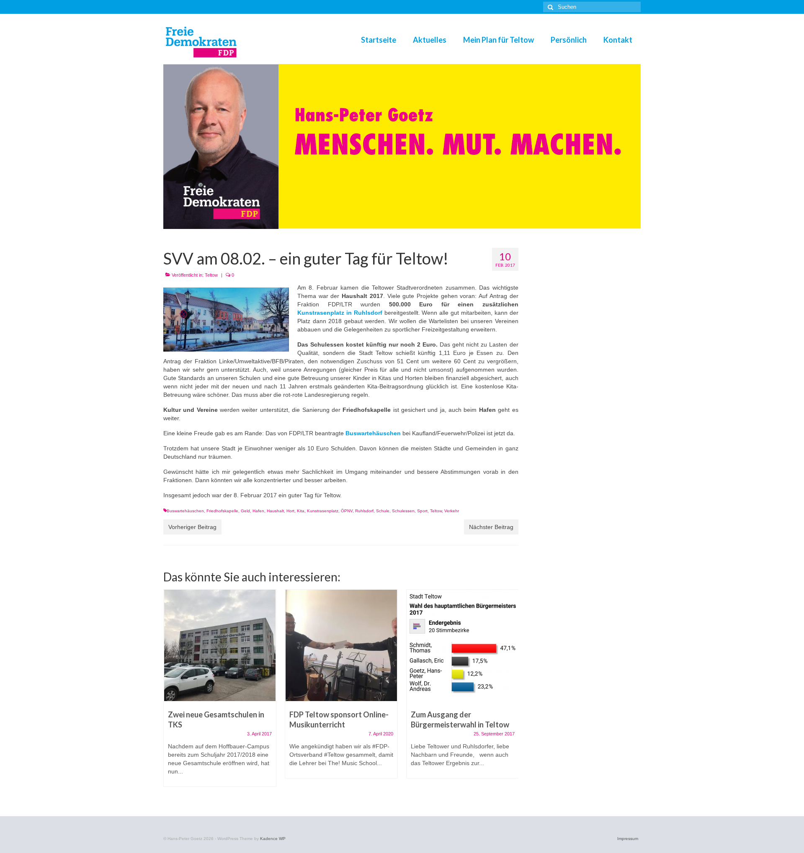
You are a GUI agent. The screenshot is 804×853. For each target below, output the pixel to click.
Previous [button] (170, 692)
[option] (220, 692)
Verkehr (451, 511)
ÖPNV (347, 511)
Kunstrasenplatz (322, 511)
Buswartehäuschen (185, 511)
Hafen (258, 511)
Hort (290, 511)
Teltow (211, 274)
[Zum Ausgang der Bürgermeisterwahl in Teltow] (463, 645)
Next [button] (511, 692)
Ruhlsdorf (364, 511)
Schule (382, 511)
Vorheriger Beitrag (192, 527)
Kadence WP (273, 838)
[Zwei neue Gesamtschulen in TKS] (220, 645)
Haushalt (275, 511)
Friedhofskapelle (222, 511)
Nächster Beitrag (491, 527)
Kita (300, 511)
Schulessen (403, 511)
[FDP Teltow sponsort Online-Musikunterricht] (341, 645)
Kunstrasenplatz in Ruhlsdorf (339, 312)
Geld (245, 511)
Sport (422, 511)
